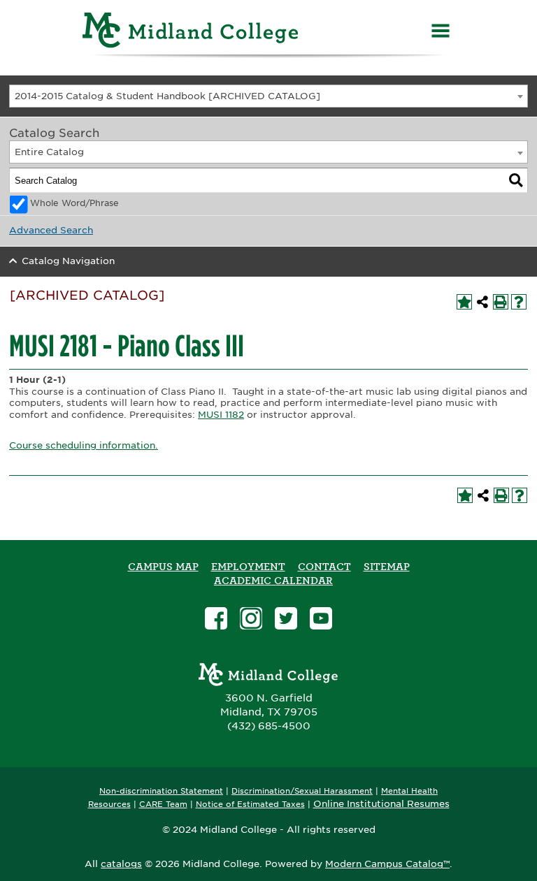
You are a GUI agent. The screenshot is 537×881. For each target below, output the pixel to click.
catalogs (121, 864)
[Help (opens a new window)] (519, 302)
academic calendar (273, 580)
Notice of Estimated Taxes (250, 804)
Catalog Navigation (68, 261)
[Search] (516, 180)
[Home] (191, 32)
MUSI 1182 (221, 414)
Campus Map (163, 566)
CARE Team (163, 804)
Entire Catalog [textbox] (49, 152)
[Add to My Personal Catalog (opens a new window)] (464, 302)
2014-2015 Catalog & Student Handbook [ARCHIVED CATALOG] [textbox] (167, 96)
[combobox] (268, 96)
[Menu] (440, 32)
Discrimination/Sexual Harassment (302, 791)
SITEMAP (387, 566)
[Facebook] (216, 620)
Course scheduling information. (83, 445)
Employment (248, 566)
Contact (324, 566)
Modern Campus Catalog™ (387, 864)
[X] (286, 620)
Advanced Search (51, 230)
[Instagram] (251, 620)
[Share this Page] (482, 302)
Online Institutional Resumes (381, 803)
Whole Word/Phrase (74, 203)
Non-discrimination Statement (161, 791)
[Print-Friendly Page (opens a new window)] (500, 302)
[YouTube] (321, 620)
